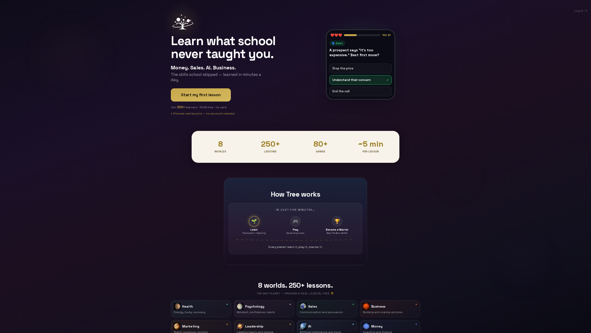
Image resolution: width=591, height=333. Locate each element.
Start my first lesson (201, 94)
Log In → (580, 11)
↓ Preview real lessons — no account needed (203, 114)
